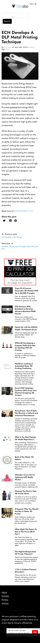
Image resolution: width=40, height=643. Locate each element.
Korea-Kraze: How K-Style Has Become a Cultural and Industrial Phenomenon (26, 413)
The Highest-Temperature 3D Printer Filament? (25, 552)
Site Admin (8, 47)
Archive (5, 603)
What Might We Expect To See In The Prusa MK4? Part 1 (26, 531)
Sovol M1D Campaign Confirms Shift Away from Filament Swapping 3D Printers (26, 391)
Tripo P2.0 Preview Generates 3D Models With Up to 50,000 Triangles (26, 290)
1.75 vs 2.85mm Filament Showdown (25, 570)
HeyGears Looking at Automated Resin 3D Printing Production (24, 366)
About (4, 592)
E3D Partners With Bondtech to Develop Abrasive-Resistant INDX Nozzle (25, 310)
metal (7, 49)
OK (35, 632)
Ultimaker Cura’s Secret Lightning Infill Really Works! (25, 477)
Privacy (5, 600)
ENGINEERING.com (23, 210)
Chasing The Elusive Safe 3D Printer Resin (25, 492)
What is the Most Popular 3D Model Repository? (25, 438)
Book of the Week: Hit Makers (24, 458)
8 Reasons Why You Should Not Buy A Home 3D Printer (26, 511)
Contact (5, 596)
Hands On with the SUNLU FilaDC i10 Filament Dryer (26, 328)
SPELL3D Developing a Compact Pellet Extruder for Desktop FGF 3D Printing (25, 346)
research (32, 47)
